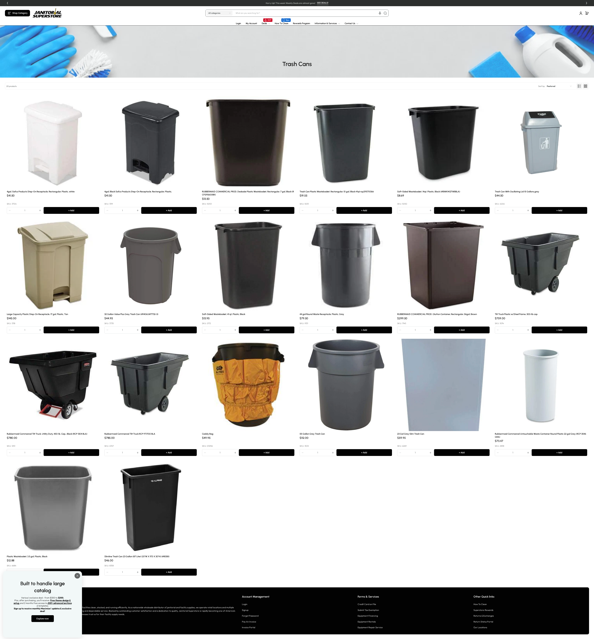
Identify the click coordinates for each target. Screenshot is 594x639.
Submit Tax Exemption (368, 610)
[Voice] (379, 13)
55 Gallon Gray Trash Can (312, 433)
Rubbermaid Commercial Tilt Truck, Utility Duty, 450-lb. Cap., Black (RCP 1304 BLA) (47, 433)
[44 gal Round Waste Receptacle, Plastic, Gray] (346, 265)
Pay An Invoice (249, 621)
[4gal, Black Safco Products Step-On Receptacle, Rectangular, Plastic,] (150, 142)
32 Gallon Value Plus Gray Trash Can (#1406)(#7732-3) (131, 314)
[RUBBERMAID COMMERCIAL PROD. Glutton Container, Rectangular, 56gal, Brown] (443, 265)
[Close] (77, 576)
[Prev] (7, 3)
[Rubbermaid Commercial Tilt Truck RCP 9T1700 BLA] (150, 385)
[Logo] (47, 13)
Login (244, 604)
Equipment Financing (368, 615)
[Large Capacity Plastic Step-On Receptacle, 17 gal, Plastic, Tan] (53, 265)
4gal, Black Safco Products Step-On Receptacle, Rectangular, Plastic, (138, 191)
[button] (17, 13)
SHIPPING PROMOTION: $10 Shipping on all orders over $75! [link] (297, 3)
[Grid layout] (585, 86)
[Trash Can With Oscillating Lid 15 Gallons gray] (541, 142)
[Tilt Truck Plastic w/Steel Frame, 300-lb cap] (541, 265)
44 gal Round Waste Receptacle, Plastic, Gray (322, 314)
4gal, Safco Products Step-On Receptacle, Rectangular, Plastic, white (41, 191)
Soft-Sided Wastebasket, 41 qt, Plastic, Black (223, 314)
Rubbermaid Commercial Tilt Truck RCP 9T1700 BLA (129, 433)
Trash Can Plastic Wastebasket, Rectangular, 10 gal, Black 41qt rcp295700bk (337, 191)
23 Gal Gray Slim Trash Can (410, 433)
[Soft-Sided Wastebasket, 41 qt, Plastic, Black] (248, 265)
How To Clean (480, 604)
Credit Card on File (367, 604)
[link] (265, 23)
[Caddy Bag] (248, 385)
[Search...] (385, 13)
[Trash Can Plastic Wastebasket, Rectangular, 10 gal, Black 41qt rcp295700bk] (346, 142)
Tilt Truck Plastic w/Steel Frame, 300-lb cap (516, 314)
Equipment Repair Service (370, 627)
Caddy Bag (207, 433)
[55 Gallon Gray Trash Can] (346, 385)
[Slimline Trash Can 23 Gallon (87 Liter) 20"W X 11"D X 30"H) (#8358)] (150, 507)
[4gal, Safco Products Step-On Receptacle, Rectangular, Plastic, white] (53, 142)
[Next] (586, 3)
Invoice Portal (248, 627)
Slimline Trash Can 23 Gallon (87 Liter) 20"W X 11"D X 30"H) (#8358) (136, 556)
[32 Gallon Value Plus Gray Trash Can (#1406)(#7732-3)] (150, 265)
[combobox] (311, 13)
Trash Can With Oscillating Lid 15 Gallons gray (517, 191)
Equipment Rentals (367, 621)
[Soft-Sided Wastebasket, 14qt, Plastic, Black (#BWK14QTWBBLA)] (443, 142)
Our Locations (480, 627)
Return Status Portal (483, 621)
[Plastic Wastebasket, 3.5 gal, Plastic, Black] (53, 507)
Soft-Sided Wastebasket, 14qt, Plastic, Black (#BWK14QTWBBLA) (428, 191)
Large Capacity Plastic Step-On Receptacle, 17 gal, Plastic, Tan (37, 314)
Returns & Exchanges (483, 615)
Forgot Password (250, 615)
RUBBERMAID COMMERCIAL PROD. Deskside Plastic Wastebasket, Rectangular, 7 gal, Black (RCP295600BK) (248, 193)
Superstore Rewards (483, 610)
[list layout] (579, 86)
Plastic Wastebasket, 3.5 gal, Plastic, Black (27, 556)
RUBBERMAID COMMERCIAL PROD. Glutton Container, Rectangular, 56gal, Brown (437, 314)
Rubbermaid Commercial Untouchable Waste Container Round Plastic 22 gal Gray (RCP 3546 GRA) (540, 435)
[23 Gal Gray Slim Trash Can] (443, 385)
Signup (245, 610)
